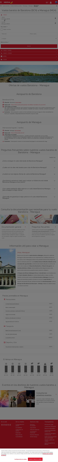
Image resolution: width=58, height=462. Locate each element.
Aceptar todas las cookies (35, 459)
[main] (29, 455)
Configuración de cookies (20, 459)
